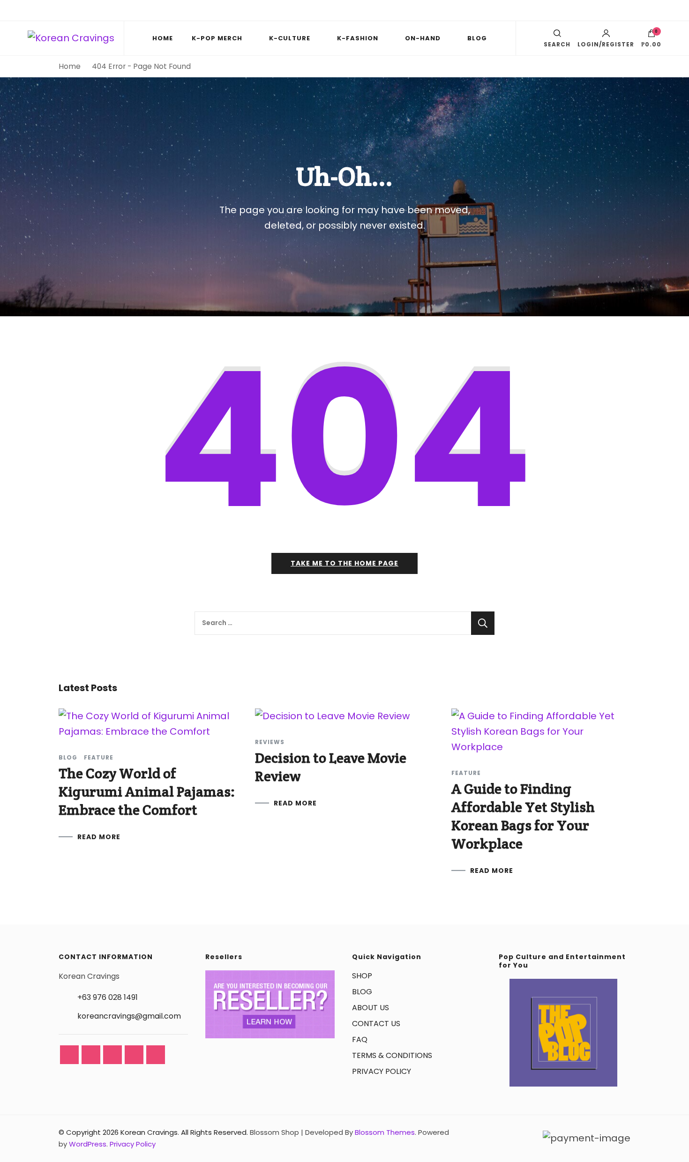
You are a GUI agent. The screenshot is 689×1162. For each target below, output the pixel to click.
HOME (162, 38)
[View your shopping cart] (651, 36)
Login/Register (605, 43)
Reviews (270, 742)
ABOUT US (370, 1007)
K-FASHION (357, 38)
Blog (68, 757)
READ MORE (98, 837)
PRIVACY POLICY (381, 1071)
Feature (98, 757)
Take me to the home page (344, 563)
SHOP (362, 975)
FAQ (359, 1039)
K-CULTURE (289, 38)
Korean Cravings (149, 1132)
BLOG (477, 38)
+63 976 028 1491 (107, 997)
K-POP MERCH (217, 38)
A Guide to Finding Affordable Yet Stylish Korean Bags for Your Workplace (523, 816)
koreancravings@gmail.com (129, 1016)
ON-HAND (423, 38)
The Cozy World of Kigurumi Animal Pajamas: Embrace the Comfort (147, 791)
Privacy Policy (133, 1144)
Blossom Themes (385, 1132)
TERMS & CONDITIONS (392, 1055)
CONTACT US (376, 1023)
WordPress (87, 1144)
